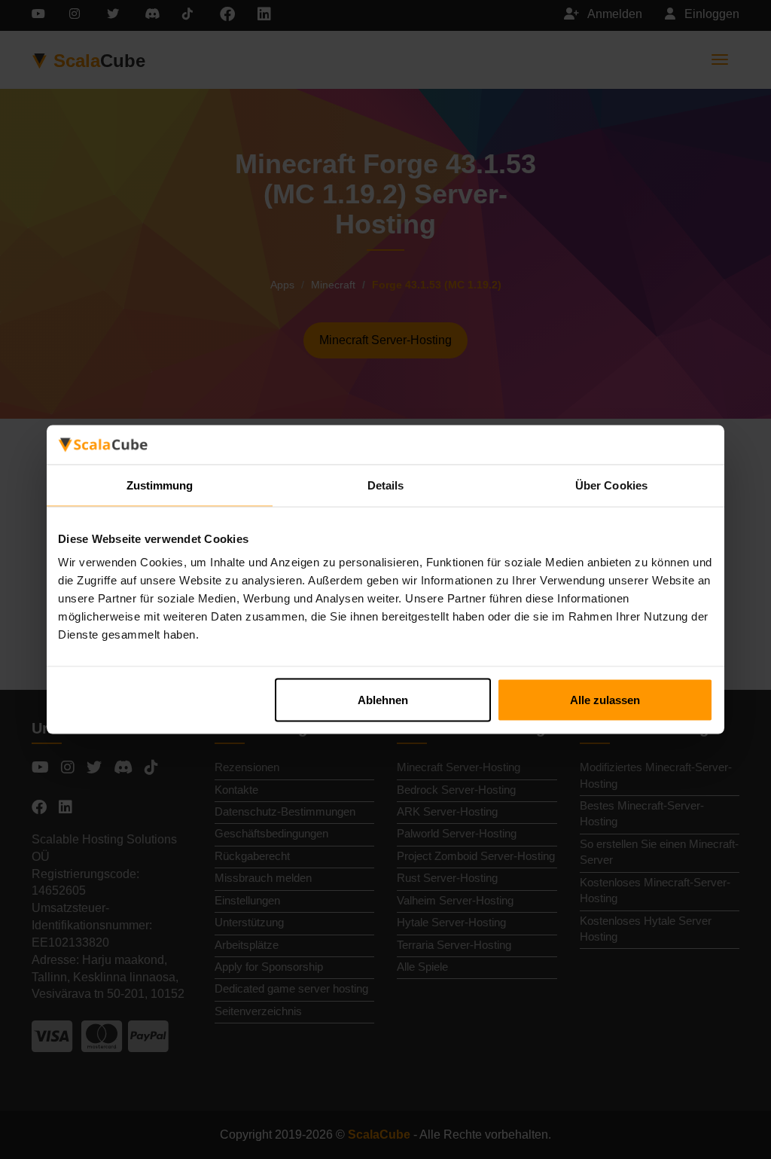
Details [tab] (385, 484)
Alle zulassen (605, 700)
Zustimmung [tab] (160, 484)
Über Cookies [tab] (611, 484)
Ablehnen (383, 700)
